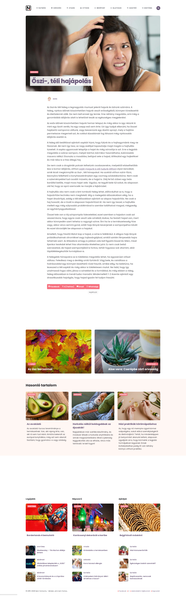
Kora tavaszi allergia (93, 563)
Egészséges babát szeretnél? (143, 563)
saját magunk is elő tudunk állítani (97, 168)
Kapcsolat (156, 591)
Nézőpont (101, 8)
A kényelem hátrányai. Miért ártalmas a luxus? (96, 577)
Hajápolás (93, 292)
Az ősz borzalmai (40, 369)
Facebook (122, 591)
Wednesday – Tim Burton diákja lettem (51, 551)
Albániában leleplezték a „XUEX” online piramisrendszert (51, 564)
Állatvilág (117, 8)
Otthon (85, 8)
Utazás (72, 8)
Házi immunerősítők (138, 550)
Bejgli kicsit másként (131, 535)
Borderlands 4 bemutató (40, 535)
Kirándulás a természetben (96, 550)
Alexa (55, 99)
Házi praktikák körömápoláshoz (138, 424)
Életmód (42, 8)
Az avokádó (34, 424)
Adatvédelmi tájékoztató (141, 591)
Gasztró (133, 8)
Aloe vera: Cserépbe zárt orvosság (133, 369)
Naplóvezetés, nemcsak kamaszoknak (140, 577)
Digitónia (148, 8)
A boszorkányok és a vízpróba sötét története (50, 577)
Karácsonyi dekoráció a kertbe (90, 535)
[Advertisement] (93, 312)
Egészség (57, 8)
